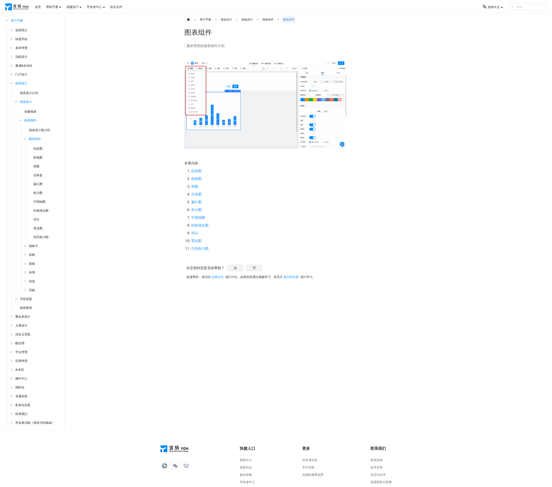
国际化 (19, 387)
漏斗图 (37, 184)
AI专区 (19, 369)
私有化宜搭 (22, 405)
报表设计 (21, 83)
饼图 (36, 166)
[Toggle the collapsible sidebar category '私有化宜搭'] (11, 405)
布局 (32, 272)
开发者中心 (247, 482)
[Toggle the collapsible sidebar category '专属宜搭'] (11, 396)
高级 (32, 290)
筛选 (32, 281)
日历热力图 (41, 237)
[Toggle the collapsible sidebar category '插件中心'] (11, 378)
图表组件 (35, 139)
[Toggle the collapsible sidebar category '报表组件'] (20, 120)
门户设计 (21, 74)
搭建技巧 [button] (72, 7)
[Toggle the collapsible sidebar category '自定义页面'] (11, 334)
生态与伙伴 (378, 474)
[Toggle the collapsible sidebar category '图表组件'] (24, 138)
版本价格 (246, 474)
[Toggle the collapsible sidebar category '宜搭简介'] (11, 30)
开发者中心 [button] (94, 7)
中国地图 (39, 201)
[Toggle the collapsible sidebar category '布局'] (24, 272)
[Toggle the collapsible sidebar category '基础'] (24, 263)
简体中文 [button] (494, 7)
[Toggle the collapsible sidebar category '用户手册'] (6, 20)
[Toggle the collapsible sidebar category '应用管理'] (11, 360)
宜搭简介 (21, 30)
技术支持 (376, 467)
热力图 (37, 193)
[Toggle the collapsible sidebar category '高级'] (24, 290)
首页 (38, 7)
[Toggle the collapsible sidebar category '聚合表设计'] (11, 316)
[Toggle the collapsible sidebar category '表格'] (24, 254)
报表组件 (30, 120)
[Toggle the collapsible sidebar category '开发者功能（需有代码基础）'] (11, 422)
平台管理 (21, 352)
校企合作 (116, 7)
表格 (32, 254)
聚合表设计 (22, 316)
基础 (32, 263)
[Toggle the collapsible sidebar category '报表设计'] (11, 83)
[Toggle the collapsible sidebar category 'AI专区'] (11, 369)
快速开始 (21, 39)
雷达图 (37, 228)
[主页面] (188, 19)
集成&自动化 (23, 65)
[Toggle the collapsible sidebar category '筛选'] (24, 281)
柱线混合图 (41, 210)
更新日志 (246, 467)
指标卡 (33, 246)
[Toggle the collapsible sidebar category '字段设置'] (15, 298)
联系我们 (21, 414)
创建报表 (30, 111)
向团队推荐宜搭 (312, 474)
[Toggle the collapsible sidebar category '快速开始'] (11, 39)
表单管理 (21, 48)
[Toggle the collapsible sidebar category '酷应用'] (11, 343)
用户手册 (17, 20)
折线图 (37, 157)
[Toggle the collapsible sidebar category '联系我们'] (11, 413)
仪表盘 (37, 175)
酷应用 (19, 343)
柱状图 (37, 148)
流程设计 (21, 56)
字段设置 (26, 299)
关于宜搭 (308, 467)
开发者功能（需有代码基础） (35, 422)
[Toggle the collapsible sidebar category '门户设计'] (11, 74)
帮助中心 (246, 460)
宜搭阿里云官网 (381, 482)
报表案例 (26, 307)
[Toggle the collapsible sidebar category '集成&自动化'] (11, 65)
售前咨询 (376, 460)
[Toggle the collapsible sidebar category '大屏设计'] (11, 325)
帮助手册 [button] (52, 7)
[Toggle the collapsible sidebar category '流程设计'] (11, 56)
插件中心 (21, 378)
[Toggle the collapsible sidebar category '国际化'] (11, 387)
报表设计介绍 (29, 93)
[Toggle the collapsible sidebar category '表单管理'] (11, 47)
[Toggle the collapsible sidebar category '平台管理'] (11, 351)
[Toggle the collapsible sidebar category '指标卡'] (24, 245)
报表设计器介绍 (39, 130)
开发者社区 (309, 460)
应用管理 (21, 361)
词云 (36, 219)
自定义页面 (22, 334)
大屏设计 (21, 325)
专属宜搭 (21, 396)
